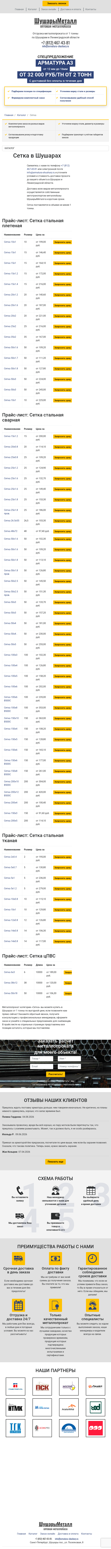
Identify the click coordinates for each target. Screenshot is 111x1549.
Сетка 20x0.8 (11, 446)
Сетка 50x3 (10, 379)
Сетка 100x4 (10, 665)
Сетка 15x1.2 (11, 273)
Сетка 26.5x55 (11, 520)
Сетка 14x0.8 (11, 930)
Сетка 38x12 (10, 982)
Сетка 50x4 (10, 623)
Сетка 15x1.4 (11, 284)
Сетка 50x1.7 (11, 358)
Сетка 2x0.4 (10, 856)
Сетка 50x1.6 (11, 347)
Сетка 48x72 (10, 531)
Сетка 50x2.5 (11, 581)
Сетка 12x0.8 (11, 920)
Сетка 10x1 (10, 242)
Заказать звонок (56, 3)
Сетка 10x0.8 (11, 899)
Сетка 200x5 (10, 820)
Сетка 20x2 (10, 315)
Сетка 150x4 (10, 728)
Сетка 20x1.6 (11, 305)
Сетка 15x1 (10, 252)
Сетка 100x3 (10, 655)
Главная (19, 9)
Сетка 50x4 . (10, 633)
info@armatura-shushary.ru (55, 46)
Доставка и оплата (70, 9)
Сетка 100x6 (10, 686)
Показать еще (55, 1161)
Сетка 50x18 (10, 993)
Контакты (90, 9)
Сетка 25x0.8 (11, 457)
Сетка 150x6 (10, 749)
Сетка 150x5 (10, 739)
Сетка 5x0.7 (10, 867)
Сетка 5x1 (9, 878)
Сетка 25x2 (10, 326)
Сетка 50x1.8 (11, 368)
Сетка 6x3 (9, 972)
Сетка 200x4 (10, 802)
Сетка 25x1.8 (11, 499)
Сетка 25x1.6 (11, 478)
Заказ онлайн (48, 9)
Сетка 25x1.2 (11, 467)
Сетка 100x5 (10, 676)
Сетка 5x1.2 (10, 888)
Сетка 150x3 (10, 813)
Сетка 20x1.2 (11, 294)
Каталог (32, 9)
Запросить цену (62, 242)
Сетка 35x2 (10, 337)
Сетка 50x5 (10, 644)
